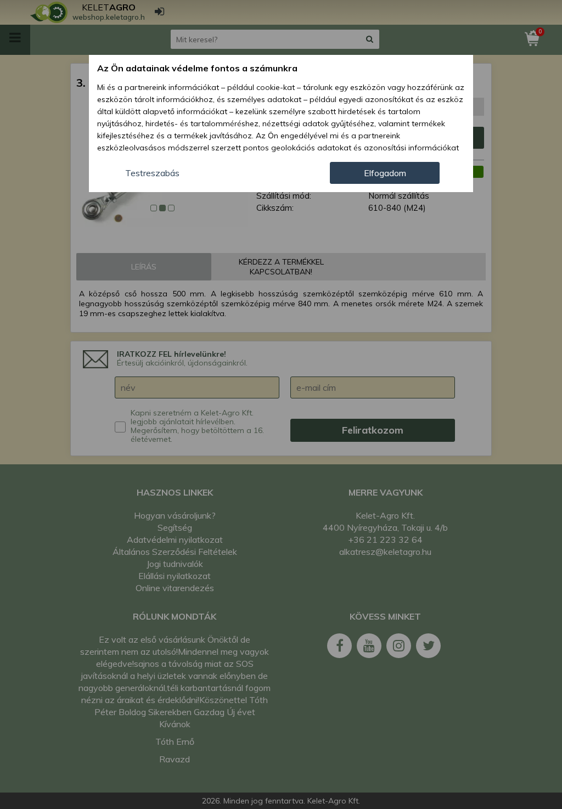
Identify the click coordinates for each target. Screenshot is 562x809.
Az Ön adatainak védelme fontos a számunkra (197, 68)
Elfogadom (385, 172)
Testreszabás (152, 172)
